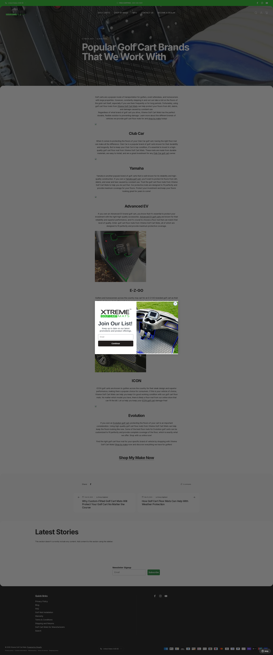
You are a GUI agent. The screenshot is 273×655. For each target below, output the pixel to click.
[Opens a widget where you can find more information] (265, 651)
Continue (116, 343)
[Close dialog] (175, 304)
